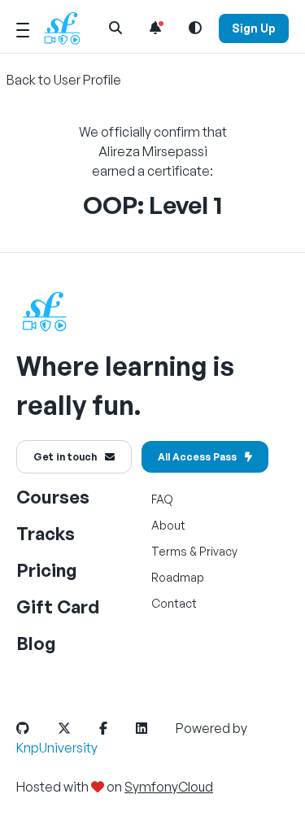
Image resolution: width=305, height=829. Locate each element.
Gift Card (57, 606)
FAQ (162, 499)
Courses (52, 497)
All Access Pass (197, 457)
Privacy (218, 551)
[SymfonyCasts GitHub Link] (35, 728)
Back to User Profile (64, 80)
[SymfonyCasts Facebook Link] (116, 728)
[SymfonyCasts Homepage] (68, 28)
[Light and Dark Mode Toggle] (195, 27)
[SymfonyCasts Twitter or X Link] (77, 728)
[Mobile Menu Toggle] (22, 27)
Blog (36, 643)
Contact (174, 603)
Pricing (46, 570)
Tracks (45, 533)
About (168, 525)
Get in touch (65, 457)
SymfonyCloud (168, 787)
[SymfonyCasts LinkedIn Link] (154, 728)
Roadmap (177, 577)
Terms (169, 551)
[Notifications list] (155, 28)
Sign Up (254, 28)
